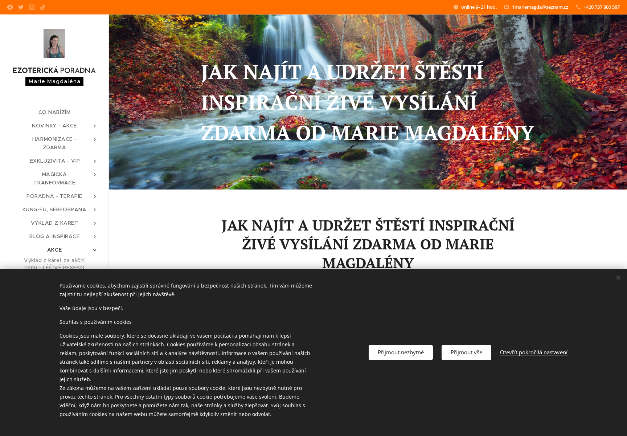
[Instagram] (31, 7)
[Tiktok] (42, 7)
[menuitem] (54, 112)
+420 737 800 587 (601, 7)
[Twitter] (20, 7)
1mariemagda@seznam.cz (540, 7)
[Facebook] (10, 7)
